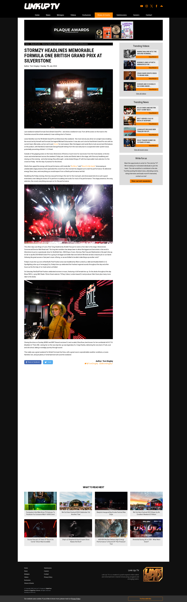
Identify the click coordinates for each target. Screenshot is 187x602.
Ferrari (56, 144)
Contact (149, 15)
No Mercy (74, 166)
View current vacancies (141, 181)
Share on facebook (34, 362)
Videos (73, 15)
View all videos (141, 93)
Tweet (49, 362)
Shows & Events (103, 15)
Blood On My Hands (88, 166)
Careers (136, 15)
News (48, 15)
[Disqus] (68, 396)
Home (37, 15)
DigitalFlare (49, 588)
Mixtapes (60, 15)
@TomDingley (92, 363)
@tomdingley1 (107, 363)
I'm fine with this (145, 599)
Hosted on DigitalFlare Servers (32, 590)
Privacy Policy (48, 577)
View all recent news (141, 150)
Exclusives (86, 15)
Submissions (122, 15)
